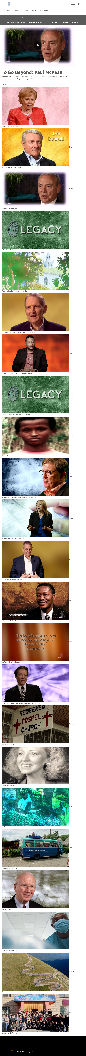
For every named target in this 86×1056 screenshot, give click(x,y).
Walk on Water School (37, 23)
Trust (24, 18)
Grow (26, 11)
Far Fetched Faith (77, 23)
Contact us (44, 11)
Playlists (14, 18)
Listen (17, 11)
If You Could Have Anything (17, 23)
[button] (38, 45)
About (33, 11)
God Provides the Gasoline (58, 23)
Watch (9, 11)
